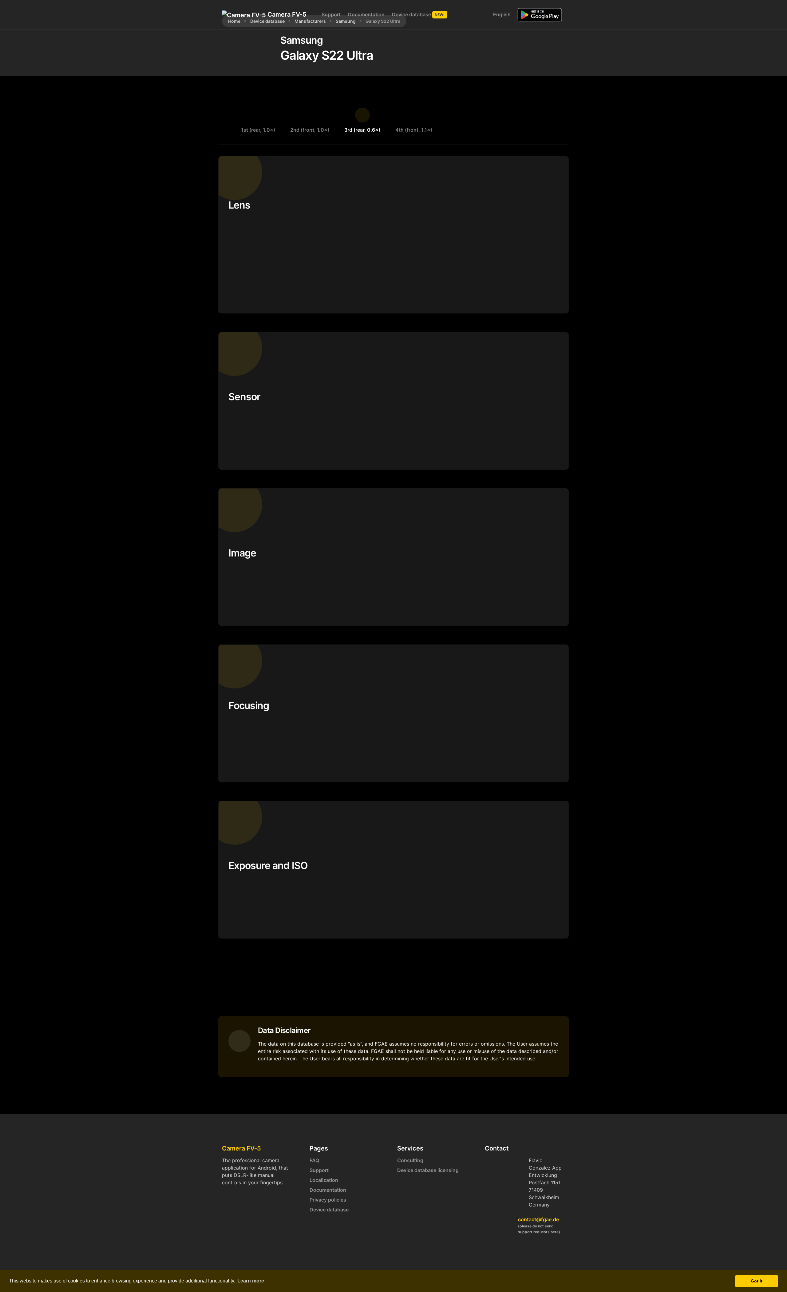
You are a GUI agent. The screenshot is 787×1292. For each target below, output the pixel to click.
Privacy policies (328, 1200)
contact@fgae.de (538, 1219)
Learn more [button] (250, 1280)
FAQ (314, 1160)
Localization (324, 1180)
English (501, 14)
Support (331, 14)
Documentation (366, 14)
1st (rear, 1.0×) (258, 130)
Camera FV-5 (286, 14)
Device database (418, 14)
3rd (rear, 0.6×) (362, 130)
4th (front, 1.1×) (413, 130)
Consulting (410, 1160)
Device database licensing (428, 1170)
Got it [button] (756, 1280)
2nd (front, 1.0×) (309, 130)
